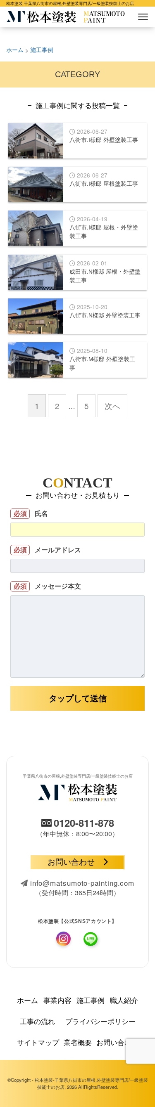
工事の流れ (37, 1021)
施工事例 (90, 1000)
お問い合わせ (71, 862)
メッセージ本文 (47, 586)
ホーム (27, 1000)
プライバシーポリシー (100, 1021)
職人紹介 (124, 1000)
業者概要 (78, 1042)
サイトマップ (38, 1042)
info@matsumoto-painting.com (82, 883)
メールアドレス (47, 549)
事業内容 (57, 1000)
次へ (112, 405)
